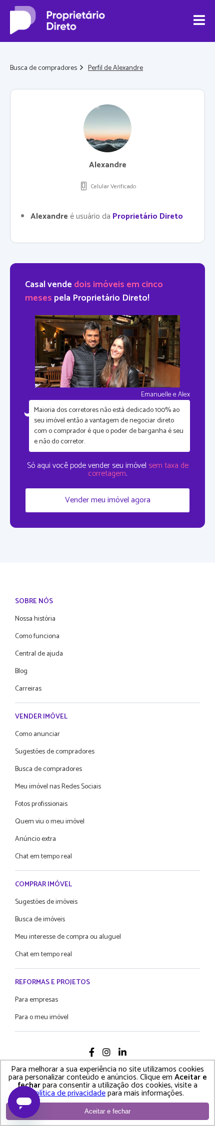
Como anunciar (37, 734)
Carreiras (28, 689)
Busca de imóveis (40, 919)
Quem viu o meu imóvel (49, 821)
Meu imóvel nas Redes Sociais (58, 786)
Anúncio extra (35, 839)
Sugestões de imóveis (46, 902)
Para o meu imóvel (41, 1017)
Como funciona (37, 636)
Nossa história (35, 619)
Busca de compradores (43, 68)
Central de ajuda (39, 654)
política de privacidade (68, 1093)
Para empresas (36, 1000)
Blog (21, 671)
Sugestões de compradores (54, 751)
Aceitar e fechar (107, 1111)
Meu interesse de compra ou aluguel (68, 937)
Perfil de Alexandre (115, 68)
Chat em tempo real (43, 856)
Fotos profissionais (41, 804)
